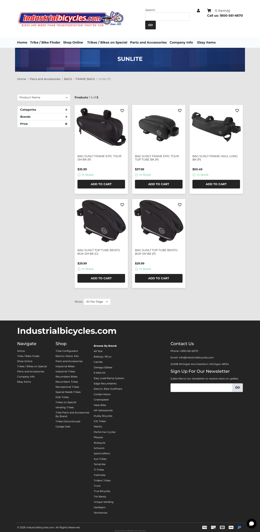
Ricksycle (99, 442)
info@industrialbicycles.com (196, 357)
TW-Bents (100, 496)
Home (22, 42)
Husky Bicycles (103, 415)
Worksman (100, 512)
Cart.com (141, 531)
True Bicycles (102, 491)
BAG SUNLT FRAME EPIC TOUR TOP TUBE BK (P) (157, 158)
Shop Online (73, 42)
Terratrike (99, 464)
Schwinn (99, 448)
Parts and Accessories (148, 42)
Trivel (97, 485)
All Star (98, 351)
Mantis (98, 426)
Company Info (181, 42)
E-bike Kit (100, 372)
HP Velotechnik (103, 410)
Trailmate (99, 475)
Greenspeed (101, 399)
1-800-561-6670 (189, 351)
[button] (198, 10)
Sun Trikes (100, 459)
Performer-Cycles (104, 432)
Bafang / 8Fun (102, 356)
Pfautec (98, 437)
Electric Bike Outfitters (108, 388)
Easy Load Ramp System (109, 378)
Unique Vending (104, 502)
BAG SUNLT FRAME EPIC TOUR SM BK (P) (99, 158)
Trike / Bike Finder (45, 42)
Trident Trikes (102, 480)
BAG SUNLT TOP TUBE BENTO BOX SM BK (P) (156, 251)
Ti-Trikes (99, 469)
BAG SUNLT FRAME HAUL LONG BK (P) (215, 158)
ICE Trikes (100, 421)
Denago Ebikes (103, 367)
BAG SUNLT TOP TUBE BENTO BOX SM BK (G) (98, 251)
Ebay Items (206, 42)
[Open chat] (251, 523)
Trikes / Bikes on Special (107, 42)
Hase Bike (100, 405)
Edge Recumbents (105, 383)
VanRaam (100, 507)
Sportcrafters (102, 453)
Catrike (98, 362)
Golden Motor (102, 394)
